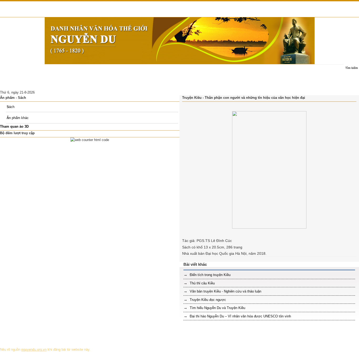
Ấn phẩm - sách (131, 71)
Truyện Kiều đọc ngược (207, 300)
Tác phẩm (104, 71)
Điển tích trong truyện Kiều (209, 275)
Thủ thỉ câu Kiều (202, 283)
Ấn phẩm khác (18, 118)
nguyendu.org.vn (34, 349)
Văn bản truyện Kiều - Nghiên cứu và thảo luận (225, 291)
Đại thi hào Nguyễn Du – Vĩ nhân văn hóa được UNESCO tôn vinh (240, 316)
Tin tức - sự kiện (38, 71)
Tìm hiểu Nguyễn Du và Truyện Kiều (217, 308)
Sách (10, 107)
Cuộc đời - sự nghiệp (74, 71)
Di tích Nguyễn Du (57, 83)
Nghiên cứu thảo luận (19, 83)
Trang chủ (11, 71)
